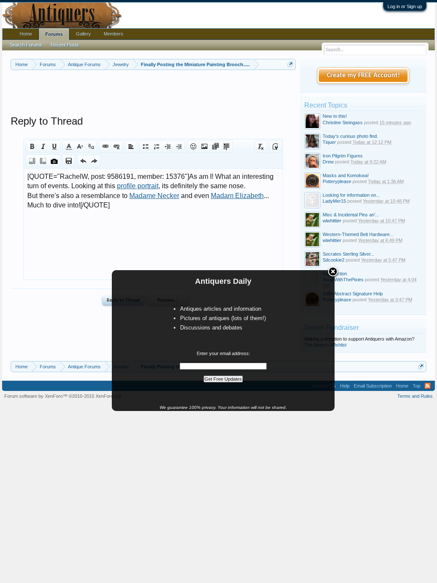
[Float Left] (32, 161)
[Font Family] (91, 146)
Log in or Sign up (404, 6)
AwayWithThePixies (343, 279)
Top (416, 385)
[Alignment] (131, 146)
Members (113, 33)
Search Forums (26, 44)
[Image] (204, 146)
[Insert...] (226, 146)
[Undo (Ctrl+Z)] (83, 161)
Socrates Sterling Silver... (348, 254)
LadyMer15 (334, 201)
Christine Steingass (343, 122)
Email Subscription (373, 385)
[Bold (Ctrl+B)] (32, 146)
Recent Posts (65, 44)
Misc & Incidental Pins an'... (351, 214)
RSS (428, 386)
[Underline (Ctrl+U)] (54, 146)
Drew (328, 161)
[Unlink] (116, 146)
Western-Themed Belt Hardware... (358, 234)
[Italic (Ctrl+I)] (43, 146)
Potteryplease (337, 181)
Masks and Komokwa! (346, 175)
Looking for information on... (351, 195)
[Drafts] (69, 161)
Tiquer (329, 142)
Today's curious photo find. (350, 136)
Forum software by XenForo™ (63, 396)
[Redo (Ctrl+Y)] (94, 161)
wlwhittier (332, 220)
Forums (54, 34)
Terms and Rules (415, 396)
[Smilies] (193, 146)
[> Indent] (179, 146)
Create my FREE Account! (363, 75)
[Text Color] (69, 146)
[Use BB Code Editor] (275, 146)
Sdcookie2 (333, 259)
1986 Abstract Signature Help (353, 293)
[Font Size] (80, 146)
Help (345, 385)
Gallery (83, 33)
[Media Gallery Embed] (54, 161)
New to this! (335, 116)
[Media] (215, 146)
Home (26, 33)
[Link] (105, 146)
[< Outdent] (168, 146)
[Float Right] (43, 161)
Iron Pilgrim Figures (343, 155)
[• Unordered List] (145, 146)
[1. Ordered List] (156, 146)
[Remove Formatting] (261, 146)
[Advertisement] (166, 93)
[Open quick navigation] (290, 64)
